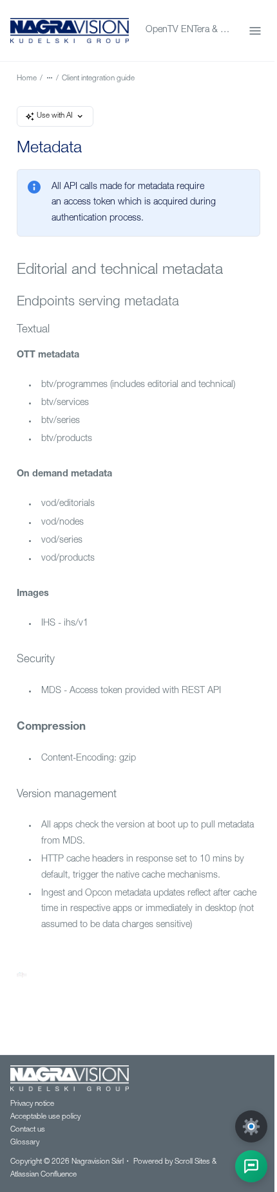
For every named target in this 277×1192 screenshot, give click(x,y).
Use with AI (55, 116)
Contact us (27, 1129)
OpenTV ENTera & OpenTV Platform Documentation (189, 30)
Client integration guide (98, 78)
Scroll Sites (192, 1162)
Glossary (24, 1142)
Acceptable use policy (45, 1117)
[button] (251, 1166)
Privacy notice (32, 1104)
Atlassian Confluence (43, 1174)
